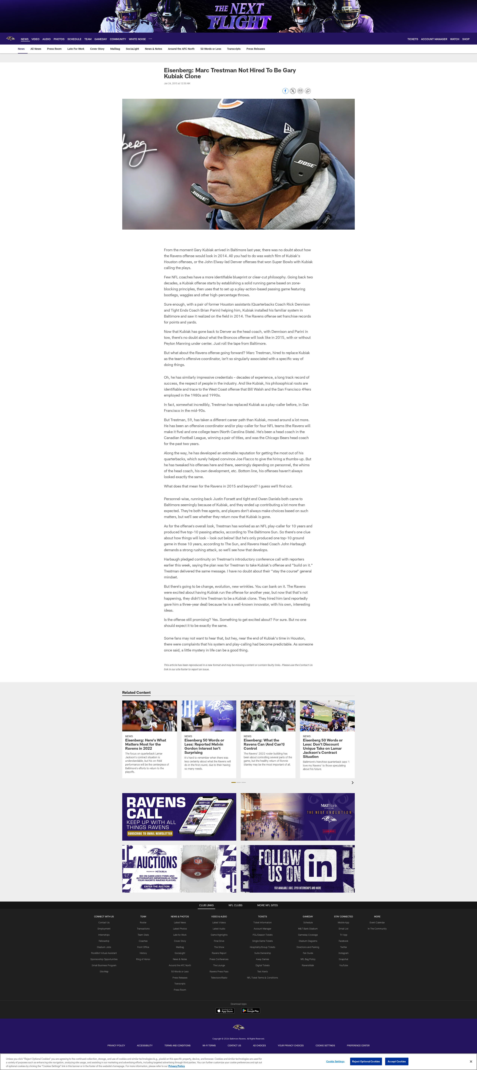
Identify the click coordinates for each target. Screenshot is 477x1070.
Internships (104, 934)
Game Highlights (219, 934)
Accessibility (145, 1045)
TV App (343, 934)
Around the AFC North (180, 965)
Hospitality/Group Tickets (262, 947)
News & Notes (180, 959)
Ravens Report (219, 953)
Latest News (180, 922)
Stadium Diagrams (308, 941)
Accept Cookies (397, 1061)
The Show (219, 947)
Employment (104, 928)
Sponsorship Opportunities (104, 959)
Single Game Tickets (262, 941)
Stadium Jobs (104, 947)
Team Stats (143, 934)
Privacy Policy (116, 1045)
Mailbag (180, 947)
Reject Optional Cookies (366, 1061)
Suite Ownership (262, 953)
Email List (343, 928)
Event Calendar (377, 922)
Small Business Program (104, 965)
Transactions (143, 928)
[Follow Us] (298, 869)
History (143, 953)
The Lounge (219, 965)
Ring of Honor (143, 959)
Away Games (262, 959)
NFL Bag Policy (308, 959)
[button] (233, 782)
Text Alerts (262, 971)
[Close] (471, 1061)
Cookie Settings (325, 1045)
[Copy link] (308, 91)
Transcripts (179, 983)
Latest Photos (180, 928)
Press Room (180, 989)
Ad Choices (259, 1045)
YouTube (343, 965)
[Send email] (300, 92)
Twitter (343, 947)
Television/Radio (219, 977)
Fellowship (104, 941)
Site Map (104, 971)
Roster (143, 922)
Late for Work (180, 934)
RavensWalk (308, 965)
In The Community (377, 928)
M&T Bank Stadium (308, 928)
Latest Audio (219, 928)
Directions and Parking (308, 947)
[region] (238, 1061)
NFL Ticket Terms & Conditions (262, 977)
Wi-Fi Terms (209, 1045)
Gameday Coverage (308, 934)
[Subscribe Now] (179, 817)
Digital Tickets (263, 965)
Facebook (343, 941)
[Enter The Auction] (179, 869)
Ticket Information (262, 922)
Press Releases (180, 977)
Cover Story (180, 941)
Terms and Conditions (178, 1045)
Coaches (143, 941)
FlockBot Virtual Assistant (104, 953)
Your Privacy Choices (291, 1045)
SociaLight (180, 953)
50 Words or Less (180, 971)
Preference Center (358, 1045)
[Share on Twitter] (293, 92)
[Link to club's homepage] (10, 38)
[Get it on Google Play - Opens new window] (250, 1012)
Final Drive (219, 941)
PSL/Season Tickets (263, 934)
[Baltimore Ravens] (238, 1028)
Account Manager (262, 928)
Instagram (344, 953)
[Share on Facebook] (285, 92)
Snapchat (343, 959)
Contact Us (104, 922)
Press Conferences (219, 959)
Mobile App (343, 922)
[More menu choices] (150, 38)
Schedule (308, 922)
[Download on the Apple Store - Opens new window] (225, 1011)
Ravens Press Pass (219, 971)
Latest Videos (219, 922)
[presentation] (353, 783)
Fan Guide (308, 953)
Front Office (143, 947)
